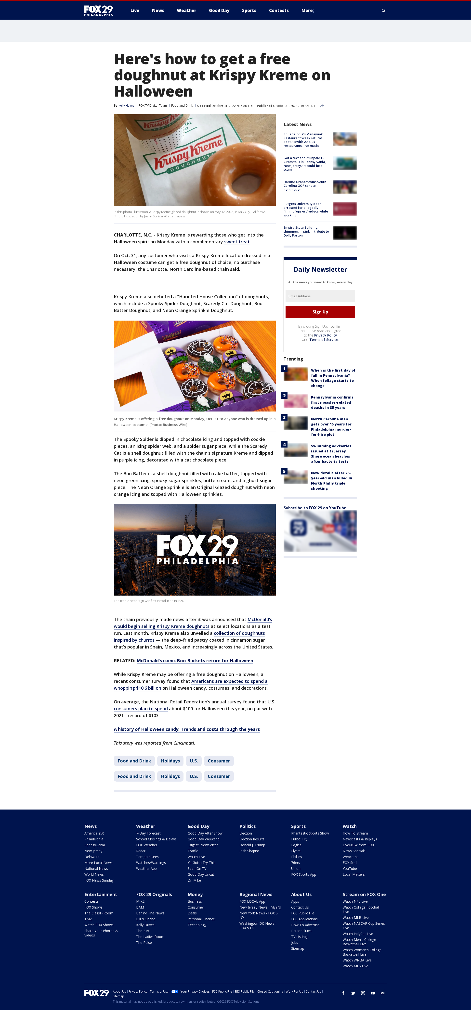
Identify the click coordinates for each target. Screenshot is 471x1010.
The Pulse (144, 942)
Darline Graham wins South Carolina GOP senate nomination (305, 186)
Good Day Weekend (204, 839)
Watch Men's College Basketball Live (359, 941)
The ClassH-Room (98, 913)
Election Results (251, 839)
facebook (343, 993)
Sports (298, 826)
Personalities (301, 930)
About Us (301, 894)
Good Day (198, 826)
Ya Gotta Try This (201, 862)
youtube (373, 993)
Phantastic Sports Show (310, 833)
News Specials (354, 850)
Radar (140, 850)
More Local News (98, 862)
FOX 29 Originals (154, 894)
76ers (295, 862)
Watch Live (196, 856)
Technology (197, 925)
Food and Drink (182, 105)
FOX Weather (146, 845)
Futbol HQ (299, 839)
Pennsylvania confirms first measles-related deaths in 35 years (332, 402)
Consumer (219, 761)
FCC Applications (304, 919)
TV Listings (299, 936)
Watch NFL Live (355, 901)
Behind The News (150, 913)
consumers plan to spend (141, 708)
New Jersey (93, 850)
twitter (353, 993)
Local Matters (354, 874)
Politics (247, 826)
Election (245, 833)
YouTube (350, 868)
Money (195, 894)
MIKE (140, 901)
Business (195, 901)
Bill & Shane (145, 919)
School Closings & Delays (156, 839)
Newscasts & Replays (360, 839)
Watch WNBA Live (357, 960)
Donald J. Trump (252, 845)
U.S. (194, 761)
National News (96, 868)
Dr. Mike (194, 880)
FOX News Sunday (99, 880)
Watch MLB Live (356, 917)
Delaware (92, 856)
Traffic (193, 850)
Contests (91, 901)
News (90, 826)
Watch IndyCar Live (358, 933)
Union (296, 868)
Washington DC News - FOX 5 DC (257, 925)
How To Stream (355, 833)
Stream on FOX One (364, 894)
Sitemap (297, 948)
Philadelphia (93, 839)
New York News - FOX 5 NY (258, 915)
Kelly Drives (145, 925)
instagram (363, 993)
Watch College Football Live (361, 909)
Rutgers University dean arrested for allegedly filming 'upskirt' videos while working (306, 209)
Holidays (170, 761)
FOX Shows (93, 907)
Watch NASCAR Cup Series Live (364, 925)
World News (94, 874)
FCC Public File (302, 913)
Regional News (255, 894)
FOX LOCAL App (252, 901)
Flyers (296, 850)
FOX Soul (350, 862)
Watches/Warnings (151, 862)
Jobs (294, 942)
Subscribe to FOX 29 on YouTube (315, 507)
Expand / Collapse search (384, 10)
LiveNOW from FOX (358, 845)
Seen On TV (197, 868)
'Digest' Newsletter (203, 845)
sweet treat (237, 242)
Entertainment (100, 894)
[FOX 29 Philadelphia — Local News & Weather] (100, 10)
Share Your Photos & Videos (101, 932)
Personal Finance (201, 919)
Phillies (296, 856)
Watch (350, 826)
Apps (295, 901)
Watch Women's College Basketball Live (362, 952)
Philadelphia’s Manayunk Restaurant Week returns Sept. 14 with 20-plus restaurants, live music (303, 140)
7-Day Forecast (148, 833)
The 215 (142, 930)
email (383, 993)
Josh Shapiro (249, 850)
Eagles (296, 845)
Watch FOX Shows (99, 925)
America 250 (94, 833)
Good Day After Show (205, 833)
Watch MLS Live (355, 966)
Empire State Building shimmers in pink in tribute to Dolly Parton (306, 231)
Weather (145, 826)
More (307, 10)
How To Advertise (305, 925)
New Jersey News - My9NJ (260, 907)
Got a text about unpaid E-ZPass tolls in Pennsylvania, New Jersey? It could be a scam (305, 164)
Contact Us (300, 907)
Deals (192, 913)
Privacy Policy (325, 335)
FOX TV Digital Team (153, 105)
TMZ (88, 919)
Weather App (146, 868)
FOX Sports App (303, 874)
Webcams (350, 856)
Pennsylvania (94, 845)
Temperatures (147, 856)
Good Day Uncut (201, 874)
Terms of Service (323, 339)
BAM (140, 907)
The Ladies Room (150, 936)
